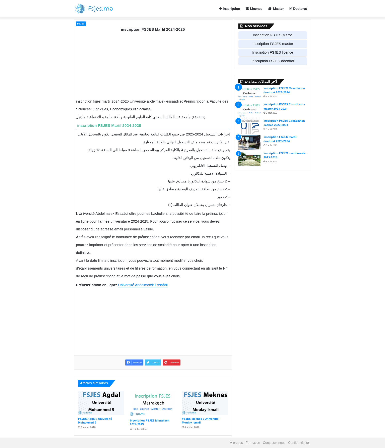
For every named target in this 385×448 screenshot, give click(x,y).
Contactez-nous (274, 442)
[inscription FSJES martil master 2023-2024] (249, 158)
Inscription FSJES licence (272, 52)
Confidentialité (298, 442)
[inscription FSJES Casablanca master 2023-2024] (249, 109)
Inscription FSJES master (272, 44)
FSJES (81, 23)
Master (278, 9)
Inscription (231, 9)
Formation (253, 442)
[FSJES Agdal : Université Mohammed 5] (101, 403)
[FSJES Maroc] (96, 8)
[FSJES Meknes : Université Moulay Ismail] (205, 403)
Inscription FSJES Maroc (273, 35)
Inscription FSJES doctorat (272, 61)
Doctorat (299, 9)
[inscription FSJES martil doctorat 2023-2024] (249, 142)
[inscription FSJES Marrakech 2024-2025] (153, 404)
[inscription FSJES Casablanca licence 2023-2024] (249, 126)
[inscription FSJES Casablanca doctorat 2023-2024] (249, 93)
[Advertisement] (153, 65)
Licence (255, 9)
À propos (236, 442)
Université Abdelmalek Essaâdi (143, 285)
